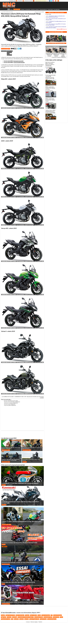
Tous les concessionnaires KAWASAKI (12, 401)
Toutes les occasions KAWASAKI (11, 403)
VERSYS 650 (9, 51)
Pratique (4, 504)
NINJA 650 (9, 55)
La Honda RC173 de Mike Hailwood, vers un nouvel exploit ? (56, 22)
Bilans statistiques (20, 615)
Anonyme (16, 1)
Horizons (9, 617)
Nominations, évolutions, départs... (25, 617)
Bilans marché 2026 (10, 615)
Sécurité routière (6, 564)
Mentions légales (34, 621)
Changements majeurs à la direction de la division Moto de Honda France (55, 16)
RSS (55, 1)
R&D (12, 619)
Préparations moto (5, 619)
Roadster (16, 619)
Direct (58, 1)
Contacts (28, 621)
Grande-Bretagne (57, 615)
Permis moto (56, 617)
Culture (3, 485)
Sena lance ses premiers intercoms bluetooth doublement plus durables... (56, 27)
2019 (9, 48)
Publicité (40, 621)
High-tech (3, 617)
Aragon (3, 544)
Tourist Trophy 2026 (6, 524)
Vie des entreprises (51, 619)
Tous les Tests (43, 619)
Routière (21, 619)
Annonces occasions (29, 0)
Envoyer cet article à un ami (16, 48)
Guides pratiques (6, 603)
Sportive (26, 619)
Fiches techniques (46, 615)
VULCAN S (9, 52)
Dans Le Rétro (33, 615)
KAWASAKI (3, 51)
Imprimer (15, 48)
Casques (27, 615)
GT (51, 615)
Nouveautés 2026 (6, 450)
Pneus (61, 617)
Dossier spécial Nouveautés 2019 (11, 400)
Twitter (51, 1)
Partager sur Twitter (18, 48)
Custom (24, 461)
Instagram (53, 1)
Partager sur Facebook (20, 48)
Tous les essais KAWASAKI (9, 404)
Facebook (49, 1)
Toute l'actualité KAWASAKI (10, 405)
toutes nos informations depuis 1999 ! (28, 612)
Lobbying (14, 617)
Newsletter (20, 0)
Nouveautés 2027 (48, 617)
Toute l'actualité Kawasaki (19, 62)
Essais (3, 584)
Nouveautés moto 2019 (18, 61)
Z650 (8, 53)
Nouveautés (4, 48)
